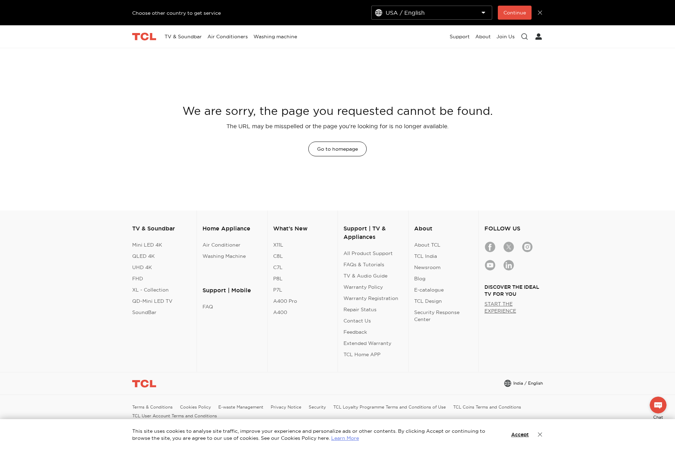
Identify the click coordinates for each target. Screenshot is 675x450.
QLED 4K (143, 256)
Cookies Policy (195, 407)
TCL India (425, 256)
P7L (277, 290)
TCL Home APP (361, 354)
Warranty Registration (370, 298)
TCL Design (428, 301)
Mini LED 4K (147, 245)
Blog (419, 278)
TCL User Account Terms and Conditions (174, 415)
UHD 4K (142, 267)
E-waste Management (240, 407)
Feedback (355, 332)
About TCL (427, 245)
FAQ (207, 307)
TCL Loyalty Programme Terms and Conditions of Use (389, 407)
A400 (280, 312)
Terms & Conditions (152, 407)
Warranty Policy (363, 287)
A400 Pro (285, 301)
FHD (137, 278)
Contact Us (357, 321)
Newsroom (427, 267)
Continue (514, 12)
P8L (278, 278)
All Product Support (368, 253)
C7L (278, 267)
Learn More (345, 438)
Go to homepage (337, 149)
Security (317, 407)
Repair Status (360, 309)
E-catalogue (429, 290)
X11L (278, 245)
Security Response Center (436, 315)
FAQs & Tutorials (363, 264)
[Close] (540, 434)
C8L (278, 256)
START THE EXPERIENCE (500, 307)
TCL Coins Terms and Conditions (487, 407)
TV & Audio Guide (365, 276)
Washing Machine (224, 256)
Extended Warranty (367, 343)
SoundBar (144, 312)
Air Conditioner (221, 245)
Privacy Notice (286, 407)
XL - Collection (150, 290)
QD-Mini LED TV (152, 301)
